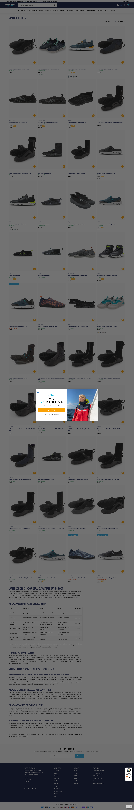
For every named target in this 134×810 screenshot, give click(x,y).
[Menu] (131, 768)
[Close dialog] (38, 391)
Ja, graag (51, 410)
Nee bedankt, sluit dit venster (51, 414)
